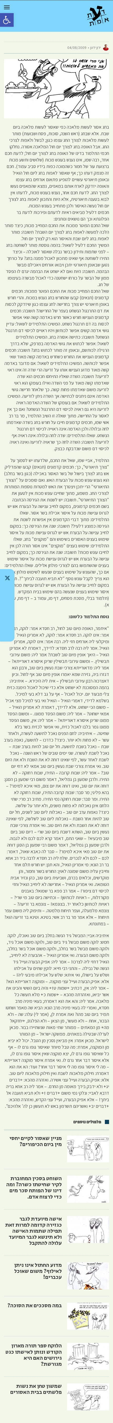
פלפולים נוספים (87, 1122)
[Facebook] (7, 619)
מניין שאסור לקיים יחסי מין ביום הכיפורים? (35, 1141)
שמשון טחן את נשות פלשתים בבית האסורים (36, 1389)
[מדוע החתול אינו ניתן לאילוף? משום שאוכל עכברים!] (88, 1275)
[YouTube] (7, 632)
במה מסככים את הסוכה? (34, 1306)
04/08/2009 (76, 47)
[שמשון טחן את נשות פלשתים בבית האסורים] (88, 1396)
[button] (7, 20)
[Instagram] (7, 605)
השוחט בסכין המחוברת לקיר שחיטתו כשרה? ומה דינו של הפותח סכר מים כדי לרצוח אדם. (34, 1188)
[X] (7, 578)
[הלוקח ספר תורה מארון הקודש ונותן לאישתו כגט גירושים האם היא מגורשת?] (88, 1356)
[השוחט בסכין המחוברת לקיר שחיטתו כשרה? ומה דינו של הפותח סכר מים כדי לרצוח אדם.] (88, 1189)
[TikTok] (7, 591)
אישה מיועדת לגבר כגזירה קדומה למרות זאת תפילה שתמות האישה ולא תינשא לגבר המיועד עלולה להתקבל (33, 1231)
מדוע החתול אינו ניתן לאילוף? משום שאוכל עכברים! (38, 1271)
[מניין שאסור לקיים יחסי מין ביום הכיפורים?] (88, 1149)
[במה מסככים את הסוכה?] (88, 1316)
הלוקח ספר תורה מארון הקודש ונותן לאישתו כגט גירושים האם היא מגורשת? (34, 1355)
